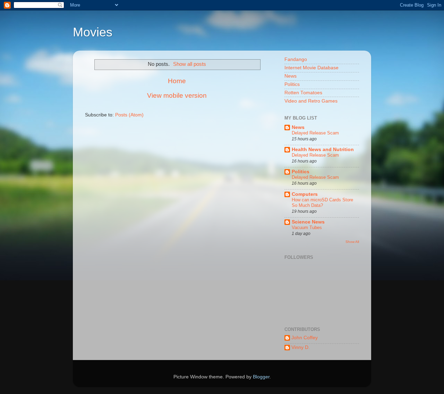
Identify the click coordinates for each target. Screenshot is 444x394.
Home (177, 81)
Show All (352, 242)
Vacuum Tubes (307, 227)
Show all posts (189, 64)
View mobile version (177, 95)
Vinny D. (300, 347)
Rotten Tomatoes (303, 92)
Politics (292, 84)
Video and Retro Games (311, 101)
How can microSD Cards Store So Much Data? (322, 202)
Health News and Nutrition (323, 149)
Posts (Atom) (129, 114)
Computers (305, 194)
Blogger (261, 376)
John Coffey (304, 337)
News (290, 76)
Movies (92, 32)
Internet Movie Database (311, 67)
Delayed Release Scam (315, 132)
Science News (308, 222)
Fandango (295, 59)
